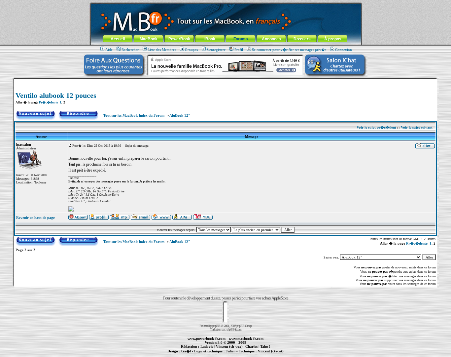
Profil (238, 50)
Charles (251, 346)
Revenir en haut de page (35, 217)
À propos (332, 39)
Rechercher (130, 50)
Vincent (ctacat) (271, 351)
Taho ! (265, 346)
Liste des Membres (162, 50)
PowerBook (179, 39)
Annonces (271, 39)
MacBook (148, 39)
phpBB (216, 326)
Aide (109, 50)
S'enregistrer (216, 50)
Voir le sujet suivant (417, 127)
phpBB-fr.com (233, 329)
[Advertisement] (225, 81)
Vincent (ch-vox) (229, 346)
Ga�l (186, 351)
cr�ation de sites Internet (268, 355)
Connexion (343, 50)
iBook (209, 39)
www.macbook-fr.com (246, 338)
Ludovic (206, 346)
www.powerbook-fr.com (207, 338)
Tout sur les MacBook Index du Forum (133, 115)
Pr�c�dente (48, 102)
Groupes (191, 50)
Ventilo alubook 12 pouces (56, 95)
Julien (230, 351)
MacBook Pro (202, 355)
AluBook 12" (179, 115)
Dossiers (302, 39)
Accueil (118, 39)
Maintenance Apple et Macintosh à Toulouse (236, 355)
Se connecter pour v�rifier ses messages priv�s (289, 50)
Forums (240, 39)
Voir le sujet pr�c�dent (376, 127)
